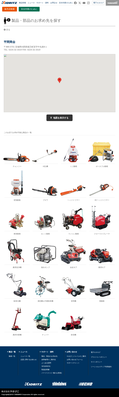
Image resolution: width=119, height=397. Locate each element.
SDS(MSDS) (46, 366)
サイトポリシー (96, 362)
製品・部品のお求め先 (49, 356)
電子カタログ (98, 3)
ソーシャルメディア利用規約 (101, 367)
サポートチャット (73, 363)
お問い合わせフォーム (75, 359)
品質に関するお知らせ (29, 359)
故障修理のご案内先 (49, 359)
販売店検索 (9, 9)
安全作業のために (66, 3)
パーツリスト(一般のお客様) (52, 373)
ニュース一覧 (25, 356)
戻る (8, 29)
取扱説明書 (45, 369)
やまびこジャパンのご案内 (76, 356)
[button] (59, 80)
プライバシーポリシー (99, 357)
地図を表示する (60, 118)
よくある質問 (46, 363)
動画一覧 (12, 356)
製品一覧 (12, 352)
